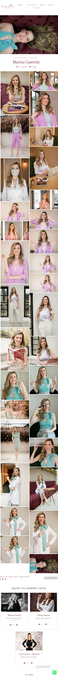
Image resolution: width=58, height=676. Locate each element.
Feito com (29, 674)
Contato (36, 7)
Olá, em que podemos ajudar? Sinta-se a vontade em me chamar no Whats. (44, 667)
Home (20, 5)
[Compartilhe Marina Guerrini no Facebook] (0, 579)
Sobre (51, 5)
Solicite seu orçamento (51, 578)
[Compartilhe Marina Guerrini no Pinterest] (5, 579)
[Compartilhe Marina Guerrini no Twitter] (2, 579)
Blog (42, 5)
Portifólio (32, 5)
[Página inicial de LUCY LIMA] (8, 6)
